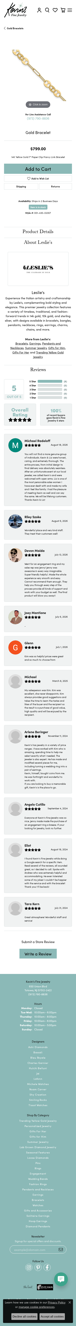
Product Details (38, 232)
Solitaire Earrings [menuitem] (38, 1215)
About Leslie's (38, 243)
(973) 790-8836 (38, 118)
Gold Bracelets (15, 28)
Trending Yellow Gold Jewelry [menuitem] (38, 1120)
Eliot (28, 845)
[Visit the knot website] (28, 1287)
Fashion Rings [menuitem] (38, 1184)
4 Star (32, 385)
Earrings (35, 343)
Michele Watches (38, 1084)
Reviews (38, 370)
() (65, 381)
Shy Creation (38, 1094)
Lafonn (38, 1078)
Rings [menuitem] (38, 1168)
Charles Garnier (38, 1062)
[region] (38, 75)
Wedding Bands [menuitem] (38, 1178)
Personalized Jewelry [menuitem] (38, 1126)
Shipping (21, 186)
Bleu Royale (38, 1057)
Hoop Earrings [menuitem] (38, 1221)
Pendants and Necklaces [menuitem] (38, 1189)
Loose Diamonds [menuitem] (37, 1157)
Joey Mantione (35, 612)
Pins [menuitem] (38, 1163)
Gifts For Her (20, 352)
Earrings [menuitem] (38, 1194)
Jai (38, 1073)
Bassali (38, 1052)
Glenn (29, 643)
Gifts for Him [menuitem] (38, 1136)
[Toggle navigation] (69, 10)
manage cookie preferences (37, 1307)
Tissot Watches (38, 1105)
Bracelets (21, 343)
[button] (39, 10)
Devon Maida (35, 550)
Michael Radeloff (37, 440)
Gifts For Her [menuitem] (38, 1131)
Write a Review (38, 953)
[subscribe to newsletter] (60, 1249)
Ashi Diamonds (37, 1047)
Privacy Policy (56, 1302)
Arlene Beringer (36, 731)
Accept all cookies (52, 1316)
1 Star (33, 397)
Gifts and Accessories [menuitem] (38, 1210)
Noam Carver (38, 1089)
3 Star (33, 389)
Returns (55, 186)
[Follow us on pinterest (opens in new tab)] (38, 1267)
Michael (30, 676)
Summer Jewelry (36, 348)
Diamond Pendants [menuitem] (38, 1226)
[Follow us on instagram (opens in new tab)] (28, 1267)
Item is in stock (38, 207)
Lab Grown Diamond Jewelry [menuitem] (38, 1147)
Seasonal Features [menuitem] (38, 1152)
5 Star (32, 381)
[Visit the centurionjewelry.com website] (45, 1287)
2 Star (33, 393)
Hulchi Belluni (38, 1068)
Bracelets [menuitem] (38, 1200)
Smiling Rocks (38, 1099)
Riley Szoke (33, 516)
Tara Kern (32, 903)
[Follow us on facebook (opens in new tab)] (47, 1267)
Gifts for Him (56, 348)
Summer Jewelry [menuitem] (37, 1141)
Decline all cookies (24, 1316)
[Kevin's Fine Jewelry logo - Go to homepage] (15, 10)
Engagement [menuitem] (38, 1173)
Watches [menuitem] (38, 1205)
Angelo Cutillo (35, 804)
